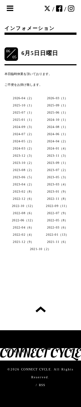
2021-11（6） (57, 242)
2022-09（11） (57, 206)
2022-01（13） (57, 234)
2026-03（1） (57, 98)
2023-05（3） (57, 177)
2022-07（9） (57, 213)
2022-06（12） (23, 220)
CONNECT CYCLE (36, 369)
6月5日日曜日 (39, 53)
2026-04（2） (23, 98)
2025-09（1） (57, 105)
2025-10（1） (23, 105)
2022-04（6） (23, 227)
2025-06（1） (57, 112)
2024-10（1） (57, 119)
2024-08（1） (57, 127)
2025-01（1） (23, 119)
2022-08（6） (23, 213)
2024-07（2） (23, 134)
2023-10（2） (23, 163)
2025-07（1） (23, 112)
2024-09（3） (23, 127)
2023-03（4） (57, 184)
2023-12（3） (23, 155)
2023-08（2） (23, 170)
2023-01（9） (57, 191)
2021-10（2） (40, 249)
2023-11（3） (57, 155)
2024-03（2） (23, 148)
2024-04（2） (57, 141)
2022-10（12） (23, 206)
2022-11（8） (57, 198)
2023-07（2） (57, 170)
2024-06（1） (57, 134)
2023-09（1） (57, 163)
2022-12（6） (23, 198)
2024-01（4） (57, 148)
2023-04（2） (23, 184)
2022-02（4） (23, 234)
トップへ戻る (41, 309)
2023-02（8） (23, 191)
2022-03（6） (57, 227)
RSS (42, 385)
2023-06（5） (23, 177)
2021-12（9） (23, 242)
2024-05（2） (23, 141)
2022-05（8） (57, 220)
